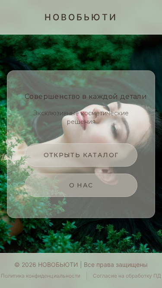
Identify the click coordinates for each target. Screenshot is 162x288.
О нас (81, 185)
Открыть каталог (81, 155)
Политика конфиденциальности (40, 275)
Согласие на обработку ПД (127, 275)
